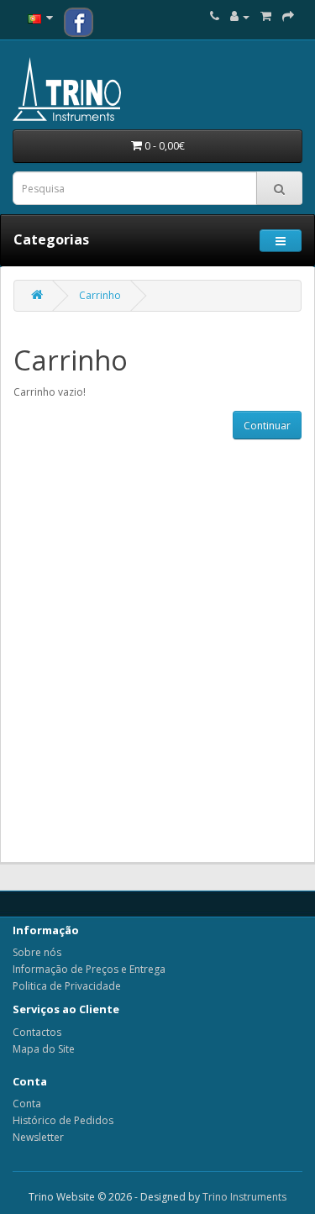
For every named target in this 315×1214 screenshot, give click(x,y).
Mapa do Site (44, 1049)
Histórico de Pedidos (63, 1120)
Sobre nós (37, 952)
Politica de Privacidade (67, 986)
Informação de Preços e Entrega (89, 969)
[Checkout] (288, 16)
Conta (27, 1103)
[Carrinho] (265, 16)
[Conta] (239, 16)
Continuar (267, 425)
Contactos (37, 1032)
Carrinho (100, 295)
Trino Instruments (244, 1197)
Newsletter (38, 1137)
